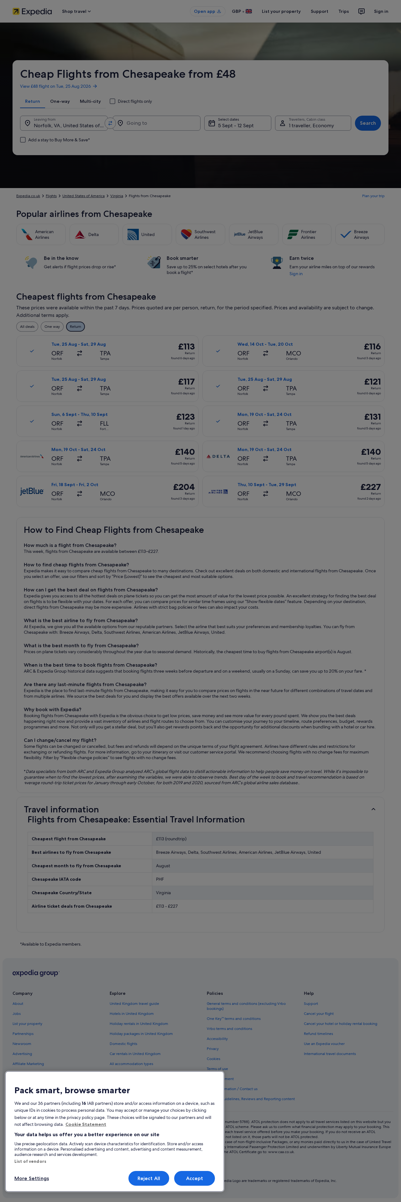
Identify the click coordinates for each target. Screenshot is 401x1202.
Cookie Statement (85, 1124)
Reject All (149, 1178)
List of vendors (30, 1161)
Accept (194, 1178)
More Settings (31, 1178)
